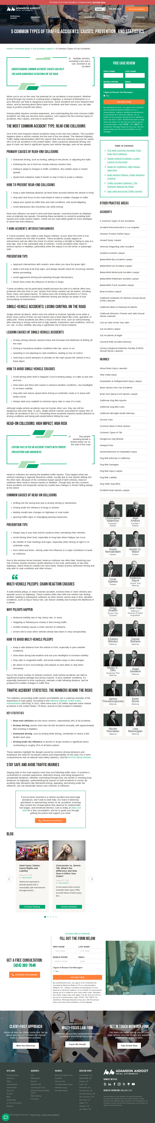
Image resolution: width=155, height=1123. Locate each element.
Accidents (35, 1071)
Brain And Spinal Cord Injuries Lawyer (119, 394)
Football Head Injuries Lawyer (115, 490)
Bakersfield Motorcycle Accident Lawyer (120, 272)
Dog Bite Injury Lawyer (111, 471)
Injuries (58, 1071)
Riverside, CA (84, 1087)
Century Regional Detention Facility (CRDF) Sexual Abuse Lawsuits (121, 349)
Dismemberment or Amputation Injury (118, 451)
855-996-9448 (115, 9)
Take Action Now (129, 1046)
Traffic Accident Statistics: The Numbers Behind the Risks (122, 185)
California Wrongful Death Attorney (117, 413)
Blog (8, 1097)
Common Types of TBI (111, 432)
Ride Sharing (36, 1096)
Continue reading (32, 907)
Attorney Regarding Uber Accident (117, 246)
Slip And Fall (36, 1084)
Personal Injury (15, 17)
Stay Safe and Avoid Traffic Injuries (124, 191)
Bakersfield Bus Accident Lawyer (116, 259)
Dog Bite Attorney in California (115, 458)
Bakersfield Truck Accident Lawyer (117, 285)
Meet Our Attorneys (25, 1046)
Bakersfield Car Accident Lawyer (116, 266)
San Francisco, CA (86, 1097)
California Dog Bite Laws (112, 407)
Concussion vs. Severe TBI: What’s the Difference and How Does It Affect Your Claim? (68, 870)
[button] (45, 917)
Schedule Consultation (52, 820)
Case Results (70, 17)
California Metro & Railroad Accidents (118, 307)
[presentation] (9, 879)
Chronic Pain (106, 419)
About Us (124, 17)
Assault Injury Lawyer (110, 240)
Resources (89, 17)
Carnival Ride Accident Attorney (115, 342)
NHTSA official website (79, 757)
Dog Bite (58, 1078)
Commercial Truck (38, 1087)
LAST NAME (131, 71)
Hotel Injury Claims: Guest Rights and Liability (29, 868)
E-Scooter (35, 1099)
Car (32, 1075)
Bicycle (33, 1081)
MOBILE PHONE (111, 82)
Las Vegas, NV (85, 1109)
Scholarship (11, 1100)
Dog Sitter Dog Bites (110, 484)
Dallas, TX (83, 1103)
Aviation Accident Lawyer (112, 253)
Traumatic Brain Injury (64, 1084)
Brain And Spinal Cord (64, 1075)
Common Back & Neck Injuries (115, 426)
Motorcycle (35, 1078)
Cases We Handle (77, 1044)
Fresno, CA (83, 1081)
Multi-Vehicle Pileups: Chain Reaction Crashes (126, 177)
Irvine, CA (83, 1084)
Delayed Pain (106, 445)
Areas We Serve (85, 1071)
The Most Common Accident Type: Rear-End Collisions (124, 152)
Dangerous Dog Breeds (111, 439)
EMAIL (128, 82)
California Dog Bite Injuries (113, 400)
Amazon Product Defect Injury (115, 233)
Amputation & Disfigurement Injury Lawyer (121, 381)
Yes (107, 96)
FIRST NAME (110, 71)
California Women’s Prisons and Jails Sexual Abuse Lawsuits (122, 314)
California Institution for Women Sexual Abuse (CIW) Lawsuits (123, 299)
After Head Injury (108, 374)
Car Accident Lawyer (43, 48)
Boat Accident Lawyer (110, 291)
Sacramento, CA (85, 1091)
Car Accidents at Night (111, 335)
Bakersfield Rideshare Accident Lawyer (119, 278)
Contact (10, 1094)
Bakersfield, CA (85, 1078)
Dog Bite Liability (108, 477)
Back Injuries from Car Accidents (116, 387)
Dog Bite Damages (109, 464)
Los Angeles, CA (85, 1075)
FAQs (9, 1081)
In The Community (14, 1103)
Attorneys (53, 17)
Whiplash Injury (61, 1087)
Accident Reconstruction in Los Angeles (119, 227)
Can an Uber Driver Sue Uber (114, 322)
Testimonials (11, 1087)
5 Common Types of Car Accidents (117, 221)
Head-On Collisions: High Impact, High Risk (123, 168)
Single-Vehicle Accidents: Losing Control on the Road (123, 160)
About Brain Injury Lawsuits (113, 368)
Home (10, 48)
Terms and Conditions (50, 1115)
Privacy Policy (35, 1115)
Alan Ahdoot (27, 878)
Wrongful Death (61, 1091)
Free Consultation (137, 9)
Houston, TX (84, 1106)
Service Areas (107, 17)
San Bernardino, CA (87, 1094)
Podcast (140, 17)
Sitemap (10, 1106)
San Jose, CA (84, 1100)
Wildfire (35, 17)
